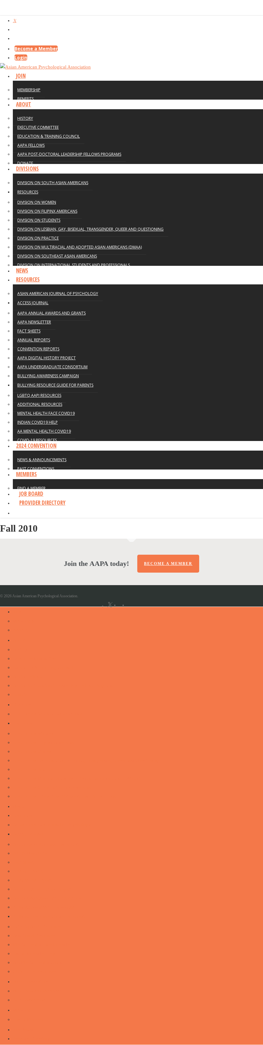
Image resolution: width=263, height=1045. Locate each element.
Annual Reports (28, 871)
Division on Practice (33, 769)
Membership (25, 621)
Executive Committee (34, 658)
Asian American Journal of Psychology (52, 824)
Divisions (22, 704)
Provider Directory (31, 1038)
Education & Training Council (43, 667)
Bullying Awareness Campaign (43, 907)
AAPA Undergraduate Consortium (47, 898)
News (18, 806)
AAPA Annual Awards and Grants (46, 844)
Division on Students (34, 751)
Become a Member (36, 48)
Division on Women (33, 733)
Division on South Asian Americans (48, 713)
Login (20, 57)
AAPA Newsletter (30, 853)
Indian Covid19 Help (34, 953)
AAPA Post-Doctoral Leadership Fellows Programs (63, 685)
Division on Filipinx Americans (44, 742)
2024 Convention (30, 981)
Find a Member (28, 1019)
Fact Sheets (24, 862)
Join (17, 611)
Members (22, 1010)
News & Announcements (38, 990)
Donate (20, 694)
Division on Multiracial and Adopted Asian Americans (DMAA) (76, 778)
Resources (23, 723)
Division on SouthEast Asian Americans (52, 787)
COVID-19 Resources (35, 971)
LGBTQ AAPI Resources (38, 926)
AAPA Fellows (27, 676)
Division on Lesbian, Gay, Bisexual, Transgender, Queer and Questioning (86, 760)
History (20, 649)
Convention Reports (33, 880)
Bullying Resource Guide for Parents (49, 916)
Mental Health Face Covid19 (41, 944)
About (19, 640)
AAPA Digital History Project (42, 889)
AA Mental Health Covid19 (40, 962)
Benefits (21, 630)
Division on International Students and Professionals (65, 796)
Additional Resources (34, 935)
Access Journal (28, 834)
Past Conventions (30, 999)
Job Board (23, 1029)
